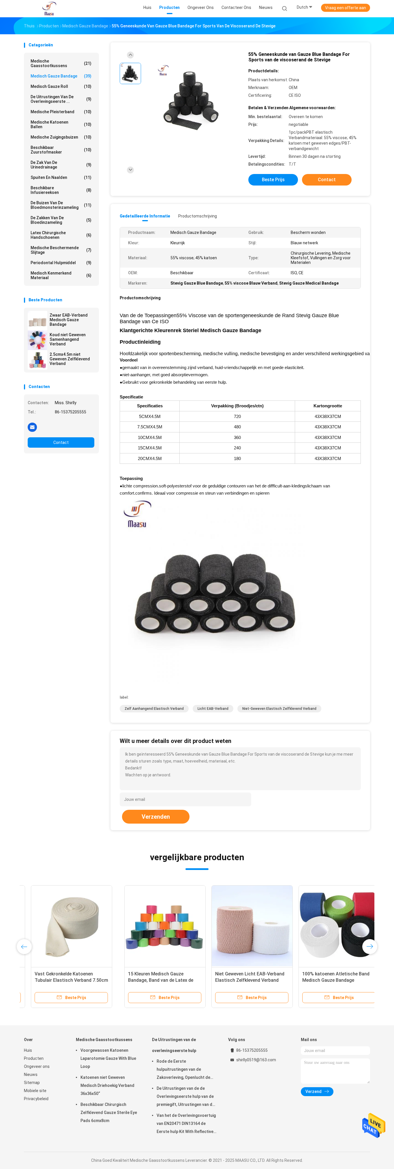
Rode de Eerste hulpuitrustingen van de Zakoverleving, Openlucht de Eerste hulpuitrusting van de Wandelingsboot (183, 1070)
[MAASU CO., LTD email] (32, 427)
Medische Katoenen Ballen (61, 124)
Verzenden (156, 816)
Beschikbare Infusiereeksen (61, 190)
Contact (61, 442)
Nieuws (30, 1074)
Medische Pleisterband (61, 111)
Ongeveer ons (37, 1066)
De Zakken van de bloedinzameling (61, 220)
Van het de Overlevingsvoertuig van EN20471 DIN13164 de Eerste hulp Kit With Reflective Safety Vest (186, 1124)
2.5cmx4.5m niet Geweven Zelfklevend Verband (70, 359)
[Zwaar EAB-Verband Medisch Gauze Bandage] (37, 320)
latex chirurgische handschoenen (61, 235)
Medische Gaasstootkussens (61, 63)
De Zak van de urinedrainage (61, 164)
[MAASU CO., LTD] (49, 9)
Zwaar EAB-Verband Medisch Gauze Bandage (69, 320)
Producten (34, 1058)
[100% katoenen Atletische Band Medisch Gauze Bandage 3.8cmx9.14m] (238, 926)
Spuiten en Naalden (61, 177)
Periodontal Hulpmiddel (61, 262)
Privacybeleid (36, 1098)
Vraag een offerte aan (345, 7)
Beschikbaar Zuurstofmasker (61, 149)
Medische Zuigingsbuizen (61, 137)
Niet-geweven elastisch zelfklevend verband (279, 709)
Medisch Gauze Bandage (61, 76)
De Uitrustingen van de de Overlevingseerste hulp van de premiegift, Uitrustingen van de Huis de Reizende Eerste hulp (186, 1097)
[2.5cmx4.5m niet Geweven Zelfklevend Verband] (37, 360)
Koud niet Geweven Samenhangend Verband (68, 339)
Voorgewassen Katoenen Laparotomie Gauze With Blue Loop (108, 1058)
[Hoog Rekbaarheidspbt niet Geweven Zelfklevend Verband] (326, 926)
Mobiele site (35, 1090)
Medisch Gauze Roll (61, 86)
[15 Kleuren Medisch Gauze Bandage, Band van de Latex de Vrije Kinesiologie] (64, 926)
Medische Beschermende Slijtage (61, 250)
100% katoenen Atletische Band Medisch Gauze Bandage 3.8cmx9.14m (235, 980)
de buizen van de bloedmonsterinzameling (61, 205)
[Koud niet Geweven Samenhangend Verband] (37, 340)
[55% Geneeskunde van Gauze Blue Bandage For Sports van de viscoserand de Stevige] (192, 100)
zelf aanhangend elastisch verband (154, 709)
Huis (28, 1050)
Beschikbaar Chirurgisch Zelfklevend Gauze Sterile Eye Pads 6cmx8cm (108, 1112)
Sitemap (32, 1082)
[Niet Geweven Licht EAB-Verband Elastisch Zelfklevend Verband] (151, 926)
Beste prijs (273, 179)
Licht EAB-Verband (213, 709)
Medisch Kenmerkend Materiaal (61, 275)
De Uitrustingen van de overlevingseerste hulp (174, 1045)
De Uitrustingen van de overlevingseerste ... (61, 99)
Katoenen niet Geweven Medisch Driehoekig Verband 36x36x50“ (107, 1085)
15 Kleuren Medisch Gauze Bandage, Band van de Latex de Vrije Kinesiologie (60, 980)
